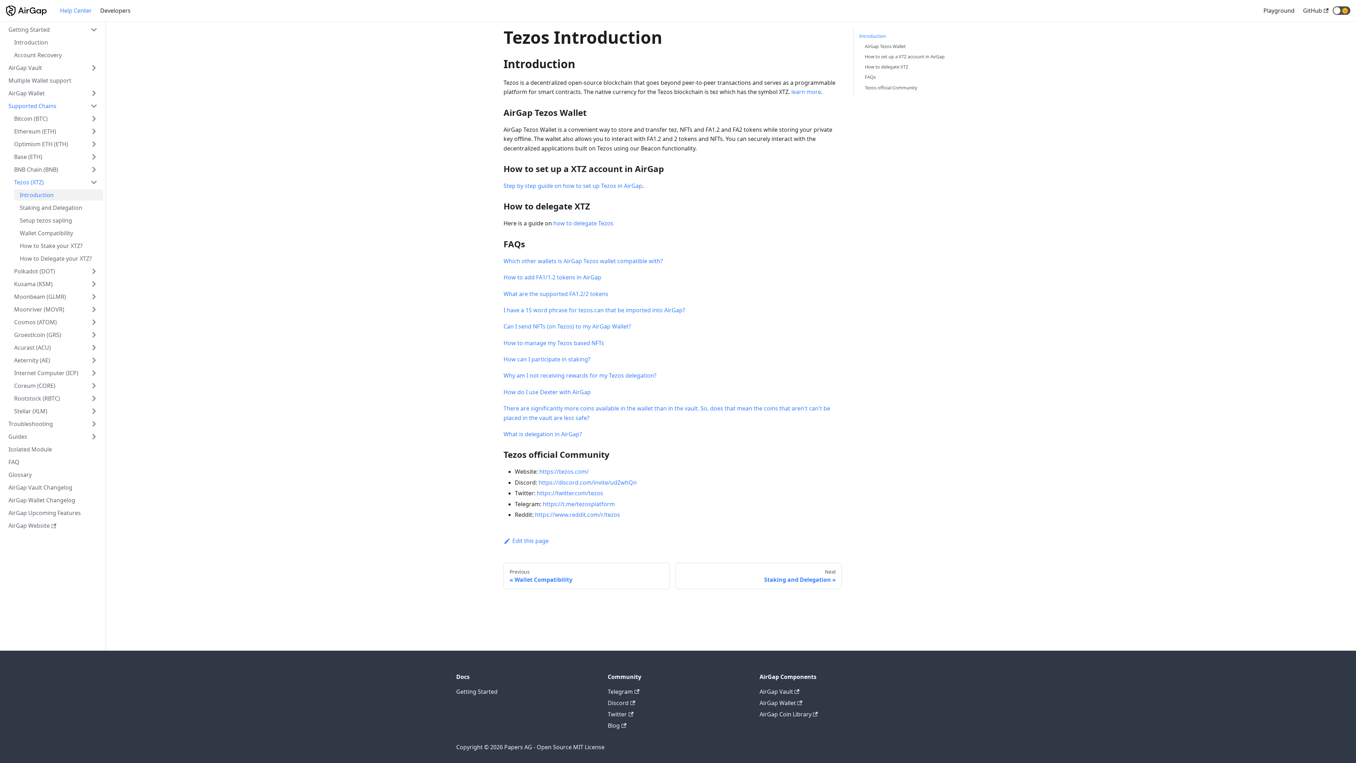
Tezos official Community (891, 87)
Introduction (31, 42)
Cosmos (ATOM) (35, 322)
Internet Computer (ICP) (46, 373)
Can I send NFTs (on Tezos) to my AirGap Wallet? (567, 326)
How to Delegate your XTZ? (56, 258)
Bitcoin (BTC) (31, 119)
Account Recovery (38, 55)
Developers (115, 10)
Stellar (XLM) (30, 411)
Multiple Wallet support (39, 80)
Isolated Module (30, 449)
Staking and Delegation (51, 208)
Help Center (76, 10)
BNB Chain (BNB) (36, 169)
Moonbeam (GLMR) (40, 297)
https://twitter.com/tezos (570, 493)
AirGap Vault (25, 68)
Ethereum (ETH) (35, 131)
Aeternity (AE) (32, 360)
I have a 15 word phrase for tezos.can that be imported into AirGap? (594, 310)
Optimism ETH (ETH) (41, 144)
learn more (806, 92)
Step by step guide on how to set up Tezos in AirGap (573, 186)
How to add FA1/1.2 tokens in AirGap (552, 277)
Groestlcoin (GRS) (37, 335)
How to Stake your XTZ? (51, 246)
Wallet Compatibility (46, 233)
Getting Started (29, 30)
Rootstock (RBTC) (37, 398)
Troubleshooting (30, 424)
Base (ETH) (28, 157)
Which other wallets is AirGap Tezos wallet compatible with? (583, 261)
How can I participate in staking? (547, 359)
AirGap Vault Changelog (40, 487)
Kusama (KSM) (33, 284)
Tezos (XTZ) (29, 182)
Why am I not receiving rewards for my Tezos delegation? (580, 375)
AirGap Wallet (26, 93)
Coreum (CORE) (34, 386)
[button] (1341, 10)
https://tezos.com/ (564, 471)
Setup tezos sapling (46, 220)
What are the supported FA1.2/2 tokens (556, 294)
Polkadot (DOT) (34, 271)
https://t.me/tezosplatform (579, 504)
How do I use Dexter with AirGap (547, 392)
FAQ (13, 462)
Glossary (20, 475)
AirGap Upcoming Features (44, 513)
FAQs (870, 77)
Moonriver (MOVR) (39, 309)
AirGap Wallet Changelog (41, 500)
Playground (1279, 10)
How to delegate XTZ (886, 67)
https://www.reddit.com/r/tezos (577, 515)
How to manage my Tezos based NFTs (554, 343)
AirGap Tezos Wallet (885, 46)
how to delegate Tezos (583, 223)
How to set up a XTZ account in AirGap (905, 56)
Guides (17, 436)
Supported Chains (32, 106)
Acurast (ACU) (32, 347)
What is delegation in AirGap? (543, 434)
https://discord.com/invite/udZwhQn (588, 482)
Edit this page (530, 541)
